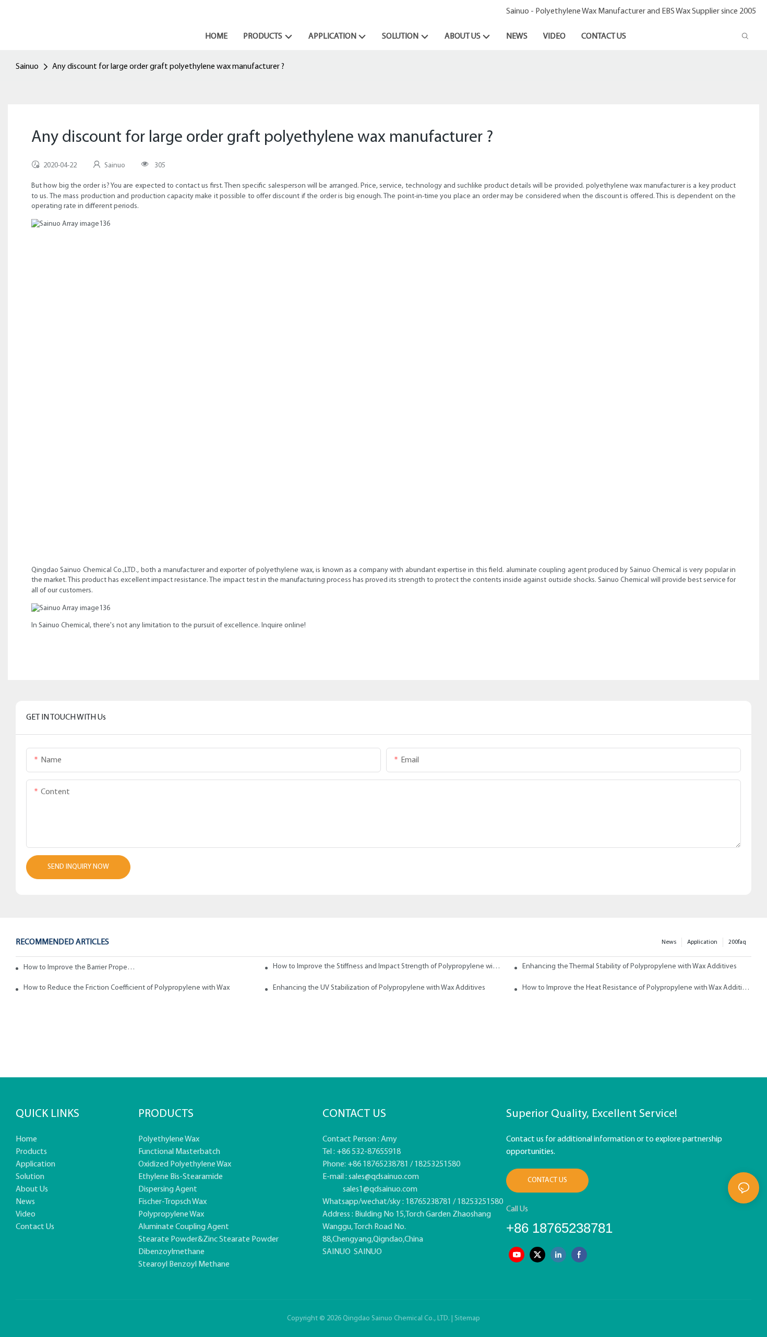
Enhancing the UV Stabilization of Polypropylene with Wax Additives (379, 988)
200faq (737, 942)
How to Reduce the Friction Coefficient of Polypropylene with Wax (126, 988)
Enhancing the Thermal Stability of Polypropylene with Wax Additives (629, 966)
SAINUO (336, 1252)
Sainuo (27, 67)
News (669, 942)
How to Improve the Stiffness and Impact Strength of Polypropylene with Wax (387, 966)
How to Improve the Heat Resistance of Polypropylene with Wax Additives (636, 988)
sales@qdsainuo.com (384, 1177)
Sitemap (467, 1318)
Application (702, 942)
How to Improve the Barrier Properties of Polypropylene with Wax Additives (79, 967)
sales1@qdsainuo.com (380, 1189)
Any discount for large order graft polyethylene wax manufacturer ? (168, 67)
